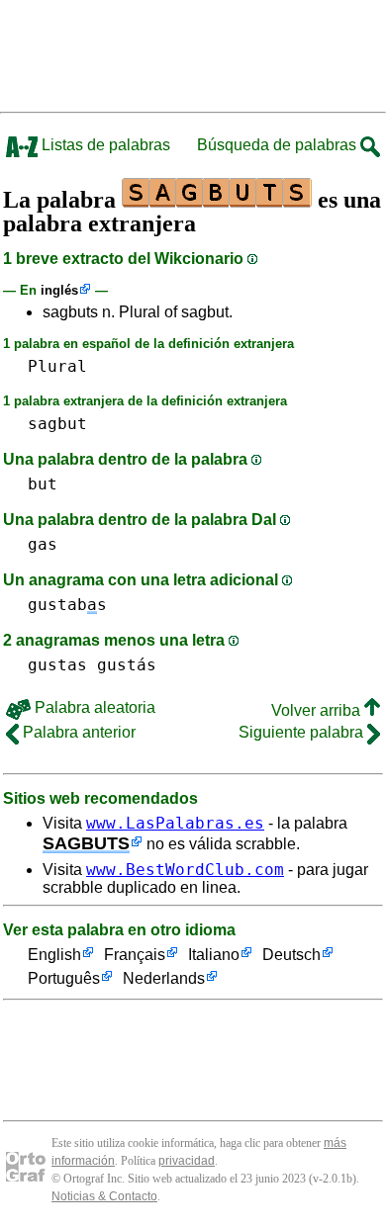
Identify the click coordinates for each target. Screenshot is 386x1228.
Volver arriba (317, 710)
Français (134, 954)
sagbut (57, 423)
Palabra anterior (77, 732)
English (54, 954)
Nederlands (164, 978)
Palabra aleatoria (93, 707)
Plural (57, 366)
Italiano (214, 954)
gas (42, 544)
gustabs (67, 604)
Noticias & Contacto (104, 1196)
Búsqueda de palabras (278, 144)
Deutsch (291, 954)
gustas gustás (92, 665)
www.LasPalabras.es (175, 823)
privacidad (186, 1161)
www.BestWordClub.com (185, 869)
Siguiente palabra (303, 732)
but (42, 484)
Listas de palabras (104, 144)
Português (64, 978)
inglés (59, 290)
